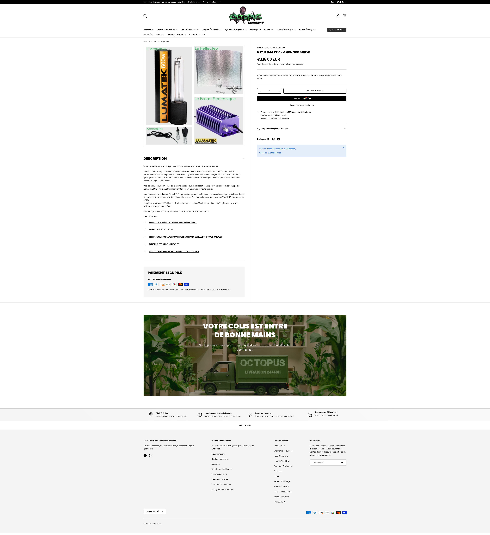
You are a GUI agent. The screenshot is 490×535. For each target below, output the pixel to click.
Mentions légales (219, 474)
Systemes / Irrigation (234, 29)
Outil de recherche (220, 459)
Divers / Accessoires (152, 34)
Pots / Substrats (189, 29)
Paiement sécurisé (220, 479)
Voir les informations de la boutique (275, 118)
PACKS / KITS (195, 34)
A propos (216, 464)
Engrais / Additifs (210, 29)
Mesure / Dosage (306, 29)
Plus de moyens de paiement (302, 105)
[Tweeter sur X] (268, 138)
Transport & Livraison (221, 484)
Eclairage (254, 29)
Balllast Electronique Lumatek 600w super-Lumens (173, 222)
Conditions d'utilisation (222, 469)
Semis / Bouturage (284, 29)
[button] (345, 15)
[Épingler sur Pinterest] (278, 138)
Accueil (146, 41)
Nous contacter (218, 454)
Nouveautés (148, 29)
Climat (267, 29)
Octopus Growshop (155, 524)
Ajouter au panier (315, 91)
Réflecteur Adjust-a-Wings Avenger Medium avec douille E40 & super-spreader (185, 237)
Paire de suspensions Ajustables (164, 244)
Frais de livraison (276, 64)
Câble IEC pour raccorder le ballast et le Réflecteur (174, 251)
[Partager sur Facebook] (273, 138)
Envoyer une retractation (223, 489)
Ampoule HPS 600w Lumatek (161, 230)
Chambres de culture (165, 29)
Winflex (260, 48)
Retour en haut (245, 425)
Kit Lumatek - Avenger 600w (160, 41)
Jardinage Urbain (175, 34)
